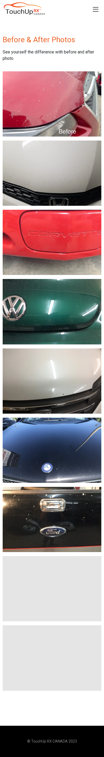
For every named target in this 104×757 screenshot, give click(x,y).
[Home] (24, 8)
